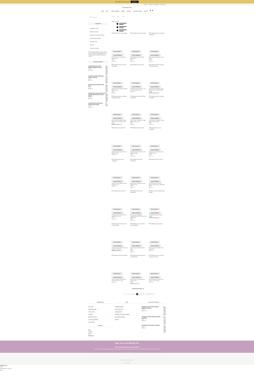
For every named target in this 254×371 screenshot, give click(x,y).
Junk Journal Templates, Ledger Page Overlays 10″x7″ (138, 121)
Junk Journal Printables (95, 38)
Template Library (115, 11)
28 (147, 294)
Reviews (123, 11)
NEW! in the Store (94, 31)
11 (143, 294)
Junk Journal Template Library (97, 35)
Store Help (151, 4)
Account (146, 4)
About (89, 333)
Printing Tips (156, 4)
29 (149, 294)
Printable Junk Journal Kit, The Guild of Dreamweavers (137, 89)
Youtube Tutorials (137, 11)
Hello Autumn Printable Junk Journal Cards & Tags (156, 280)
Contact (146, 11)
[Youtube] (128, 355)
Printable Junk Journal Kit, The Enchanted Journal (119, 215)
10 (140, 294)
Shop (107, 11)
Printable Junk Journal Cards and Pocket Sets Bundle (120, 248)
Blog (89, 330)
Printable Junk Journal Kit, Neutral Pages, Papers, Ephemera (157, 184)
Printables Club (93, 41)
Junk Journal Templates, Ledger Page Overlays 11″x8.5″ (156, 121)
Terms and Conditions (93, 319)
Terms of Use (163, 4)
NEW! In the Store (119, 309)
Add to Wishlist (118, 55)
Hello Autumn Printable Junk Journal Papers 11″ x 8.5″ (119, 280)
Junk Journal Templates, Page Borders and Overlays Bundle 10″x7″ (119, 122)
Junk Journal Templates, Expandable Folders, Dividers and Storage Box (138, 216)
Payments (90, 314)
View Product (117, 51)
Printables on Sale (94, 28)
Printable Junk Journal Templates (122, 314)
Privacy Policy (91, 322)
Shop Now (134, 1)
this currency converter (98, 52)
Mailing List (91, 335)
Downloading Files (92, 309)
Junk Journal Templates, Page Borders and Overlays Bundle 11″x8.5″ (156, 90)
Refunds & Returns (92, 316)
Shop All (92, 45)
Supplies (129, 11)
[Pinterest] (125, 355)
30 (152, 294)
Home (102, 11)
